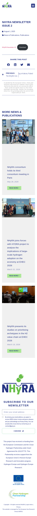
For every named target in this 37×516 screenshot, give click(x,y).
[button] (33, 6)
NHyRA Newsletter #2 (9, 47)
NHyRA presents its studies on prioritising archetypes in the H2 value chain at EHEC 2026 (17, 333)
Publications (24, 35)
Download (22, 47)
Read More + (14, 188)
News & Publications (11, 35)
